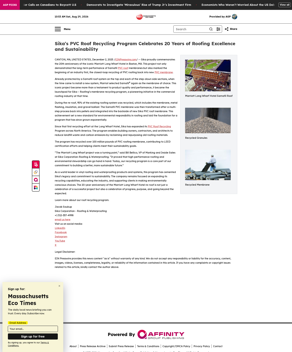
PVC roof (123, 68)
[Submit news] (35, 164)
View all (284, 4)
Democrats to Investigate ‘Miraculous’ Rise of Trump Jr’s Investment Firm (139, 5)
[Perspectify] (35, 172)
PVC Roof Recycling (159, 126)
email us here (62, 219)
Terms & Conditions (148, 346)
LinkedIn (60, 228)
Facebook (61, 232)
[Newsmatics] (35, 187)
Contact (217, 346)
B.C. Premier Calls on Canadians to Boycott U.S (43, 5)
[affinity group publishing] (35, 180)
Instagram (61, 236)
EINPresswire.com (125, 59)
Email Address (17, 322)
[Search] (211, 29)
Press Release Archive (93, 346)
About (73, 346)
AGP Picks (10, 4)
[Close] (59, 285)
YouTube (60, 240)
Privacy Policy (201, 346)
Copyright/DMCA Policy (176, 346)
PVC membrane (164, 72)
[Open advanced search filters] (218, 29)
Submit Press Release (121, 346)
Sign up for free (33, 336)
